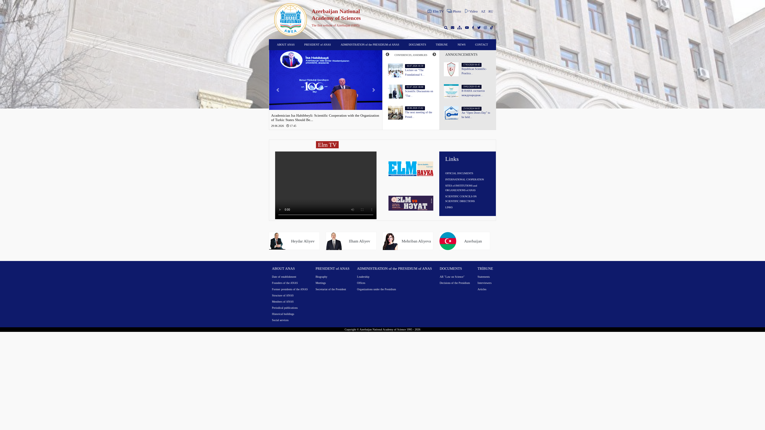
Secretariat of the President (331, 289)
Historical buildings (283, 314)
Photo (457, 11)
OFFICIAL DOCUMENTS (459, 173)
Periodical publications (285, 307)
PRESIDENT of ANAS (317, 44)
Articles (482, 289)
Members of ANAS (283, 301)
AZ (483, 11)
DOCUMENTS (417, 44)
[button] (277, 90)
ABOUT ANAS (286, 44)
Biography (321, 276)
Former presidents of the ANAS (290, 289)
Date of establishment (284, 276)
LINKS (449, 207)
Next (434, 55)
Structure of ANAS (283, 295)
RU (490, 11)
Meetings (321, 282)
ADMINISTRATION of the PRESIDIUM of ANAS (370, 44)
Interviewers (484, 282)
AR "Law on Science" (452, 276)
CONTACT (481, 44)
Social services (280, 320)
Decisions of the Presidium (455, 282)
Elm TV (438, 11)
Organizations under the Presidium (376, 289)
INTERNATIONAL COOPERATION (464, 179)
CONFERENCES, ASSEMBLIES (410, 55)
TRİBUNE (442, 44)
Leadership (363, 276)
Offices (361, 282)
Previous (387, 55)
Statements (484, 276)
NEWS (462, 44)
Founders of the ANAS (285, 282)
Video (473, 11)
